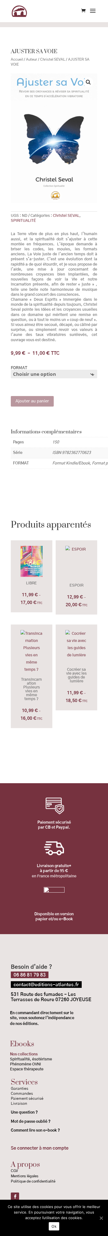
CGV (14, 1171)
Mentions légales (24, 1176)
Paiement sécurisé (27, 1099)
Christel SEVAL (52, 59)
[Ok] (101, 1218)
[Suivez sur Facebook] (15, 1197)
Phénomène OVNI (25, 1064)
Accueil (17, 59)
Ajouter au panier (32, 401)
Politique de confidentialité (33, 1181)
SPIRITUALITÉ (23, 221)
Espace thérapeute (26, 1069)
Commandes (22, 1094)
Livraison (19, 1104)
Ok (54, 1226)
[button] (88, 82)
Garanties (19, 1089)
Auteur (31, 59)
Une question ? (24, 1112)
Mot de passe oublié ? (31, 1122)
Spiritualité (20, 1059)
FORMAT (19, 368)
